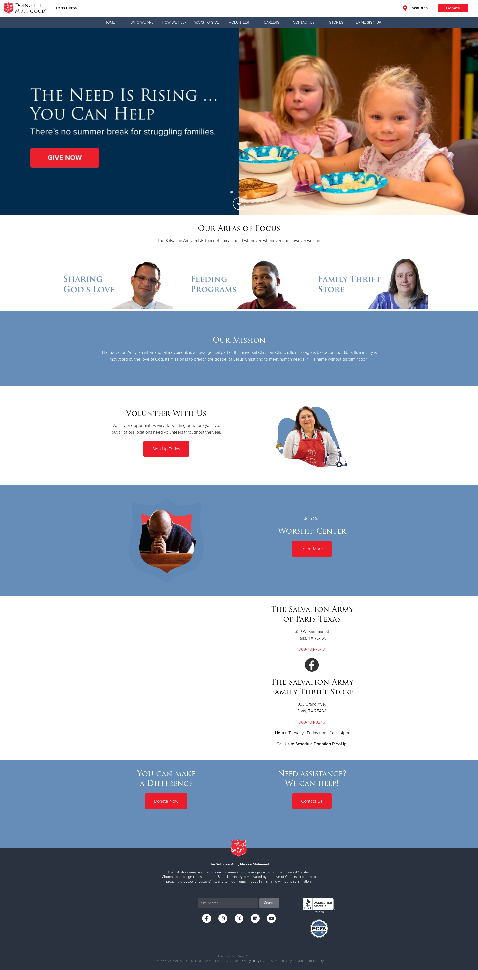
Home (109, 22)
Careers (271, 22)
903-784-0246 (312, 722)
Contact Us (304, 22)
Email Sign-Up (368, 22)
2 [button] (239, 192)
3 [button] (246, 192)
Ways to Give (206, 22)
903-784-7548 (312, 649)
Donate (453, 8)
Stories (336, 22)
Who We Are (142, 22)
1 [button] (231, 192)
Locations (418, 8)
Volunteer (239, 22)
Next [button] (465, 121)
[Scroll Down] (239, 203)
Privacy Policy (250, 961)
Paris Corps (66, 8)
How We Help (174, 22)
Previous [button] (12, 121)
